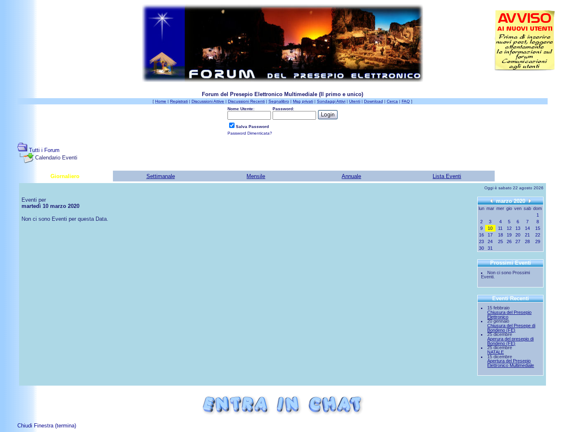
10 (490, 228)
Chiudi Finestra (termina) (46, 425)
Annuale (351, 176)
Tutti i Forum (44, 150)
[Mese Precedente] (491, 200)
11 (500, 228)
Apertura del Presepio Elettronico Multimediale (510, 363)
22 (537, 234)
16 (481, 234)
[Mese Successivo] (530, 200)
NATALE (495, 352)
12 (509, 228)
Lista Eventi (447, 176)
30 (481, 248)
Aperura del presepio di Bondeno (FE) (510, 341)
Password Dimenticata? (249, 133)
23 (481, 241)
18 (500, 234)
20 (517, 234)
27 (517, 241)
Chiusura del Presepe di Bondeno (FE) (511, 328)
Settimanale (160, 176)
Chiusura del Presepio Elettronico (509, 314)
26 (509, 241)
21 (527, 234)
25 (500, 241)
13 (517, 228)
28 (527, 241)
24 (490, 241)
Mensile (256, 176)
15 (537, 228)
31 (490, 248)
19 (509, 234)
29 (537, 241)
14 (527, 228)
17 (490, 234)
